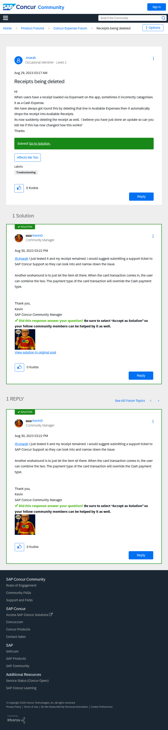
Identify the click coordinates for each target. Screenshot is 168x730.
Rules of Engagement (21, 585)
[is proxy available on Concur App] (151, 400)
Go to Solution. (39, 143)
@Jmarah (21, 258)
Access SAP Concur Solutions (27, 615)
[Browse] (7, 18)
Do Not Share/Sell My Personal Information (64, 706)
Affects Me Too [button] (27, 157)
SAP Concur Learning (21, 688)
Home (7, 28)
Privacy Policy (13, 706)
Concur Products (18, 629)
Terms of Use (31, 706)
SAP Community (17, 666)
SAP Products (16, 658)
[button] (153, 58)
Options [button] (154, 27)
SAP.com (12, 651)
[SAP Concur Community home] (19, 7)
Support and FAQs (19, 600)
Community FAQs (18, 593)
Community (51, 7)
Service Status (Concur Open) (27, 680)
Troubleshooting (26, 172)
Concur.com (14, 622)
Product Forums (32, 28)
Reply (141, 196)
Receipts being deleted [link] (113, 28)
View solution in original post (35, 352)
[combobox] (132, 18)
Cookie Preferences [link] (102, 706)
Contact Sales (16, 636)
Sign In (156, 7)
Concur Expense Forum (70, 28)
